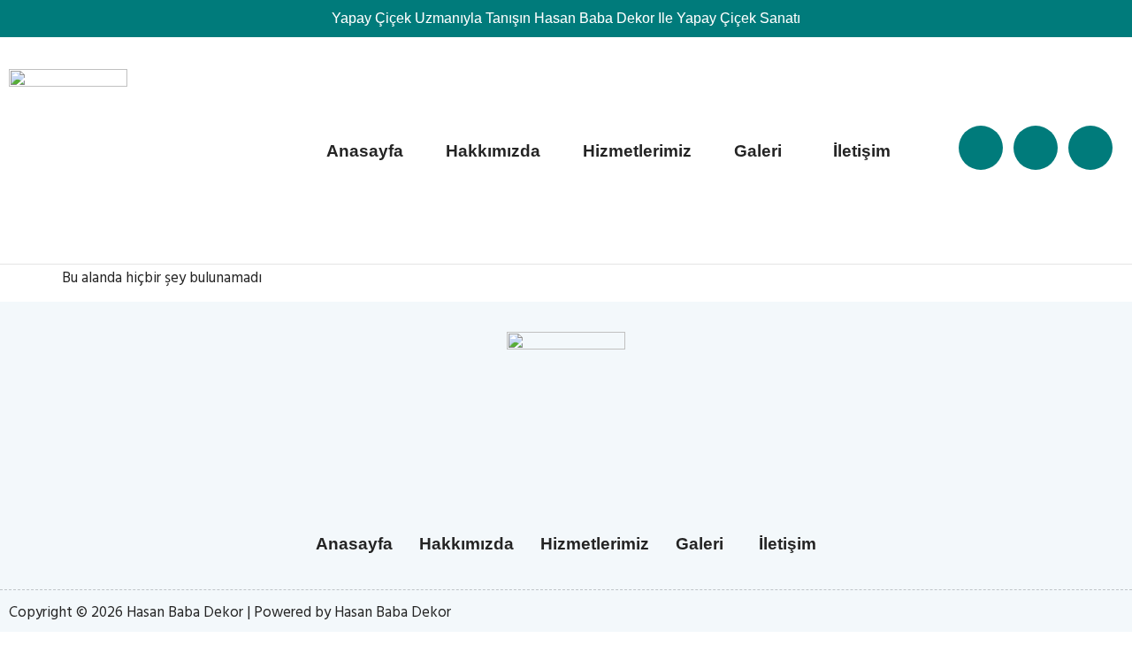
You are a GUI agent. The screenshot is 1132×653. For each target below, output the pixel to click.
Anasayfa (364, 151)
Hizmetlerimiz (637, 151)
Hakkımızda (493, 151)
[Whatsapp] (1090, 148)
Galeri (758, 151)
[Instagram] (1035, 148)
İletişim (862, 151)
